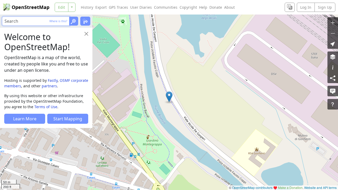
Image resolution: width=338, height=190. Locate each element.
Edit (61, 7)
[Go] (73, 21)
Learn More (24, 119)
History (87, 7)
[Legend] (332, 67)
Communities (165, 7)
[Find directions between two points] (85, 21)
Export (101, 7)
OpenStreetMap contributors (252, 187)
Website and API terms (320, 187)
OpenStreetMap (30, 7)
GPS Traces (118, 7)
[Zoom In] (332, 22)
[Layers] (332, 56)
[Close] (86, 34)
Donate (215, 7)
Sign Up (325, 7)
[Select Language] (290, 7)
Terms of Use (45, 106)
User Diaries (141, 7)
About (229, 7)
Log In (305, 7)
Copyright (188, 7)
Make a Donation (290, 187)
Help (203, 7)
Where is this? (58, 21)
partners (49, 85)
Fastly (53, 80)
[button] (169, 97)
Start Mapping (67, 119)
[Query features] (332, 104)
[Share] (332, 78)
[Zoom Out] (332, 33)
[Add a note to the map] (332, 91)
